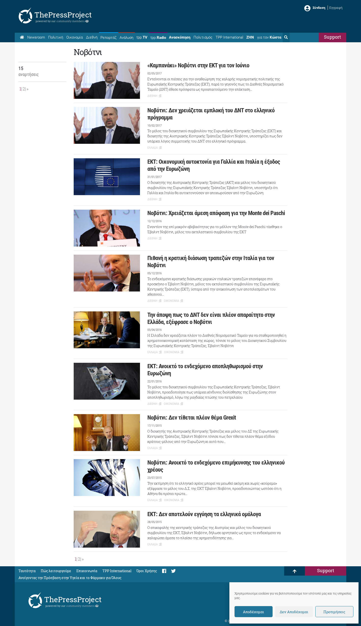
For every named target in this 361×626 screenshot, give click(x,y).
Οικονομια (171, 301)
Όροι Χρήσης (147, 570)
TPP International (229, 37)
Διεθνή (91, 37)
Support (332, 37)
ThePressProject (63, 14)
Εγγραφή (336, 7)
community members (70, 21)
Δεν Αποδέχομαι (294, 611)
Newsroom (36, 37)
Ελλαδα (152, 147)
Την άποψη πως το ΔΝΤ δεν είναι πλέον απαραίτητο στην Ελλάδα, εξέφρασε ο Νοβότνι (211, 318)
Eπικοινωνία (86, 570)
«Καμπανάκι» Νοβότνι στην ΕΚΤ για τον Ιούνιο (198, 65)
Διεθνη (152, 96)
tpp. (142, 37)
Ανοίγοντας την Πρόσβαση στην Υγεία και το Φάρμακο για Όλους (69, 577)
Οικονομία (74, 37)
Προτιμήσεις (334, 611)
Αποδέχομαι (253, 611)
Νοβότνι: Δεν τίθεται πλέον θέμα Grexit (191, 417)
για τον (269, 37)
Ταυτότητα (27, 570)
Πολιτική (55, 37)
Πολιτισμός (203, 37)
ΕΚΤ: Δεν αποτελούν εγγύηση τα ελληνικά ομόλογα (204, 514)
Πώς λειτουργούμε (56, 570)
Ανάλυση (126, 37)
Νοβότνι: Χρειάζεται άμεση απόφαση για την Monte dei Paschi (216, 213)
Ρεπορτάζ (108, 37)
